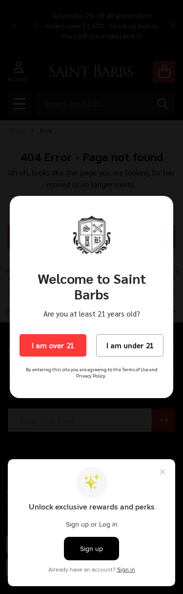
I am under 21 (130, 345)
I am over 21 (53, 345)
